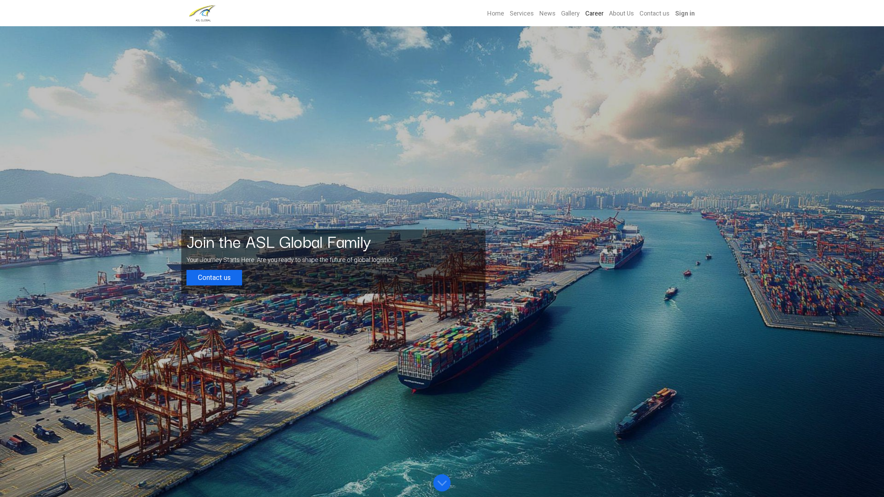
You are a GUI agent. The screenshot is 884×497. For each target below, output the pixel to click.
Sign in (685, 13)
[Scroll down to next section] (442, 482)
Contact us (214, 277)
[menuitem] (495, 13)
